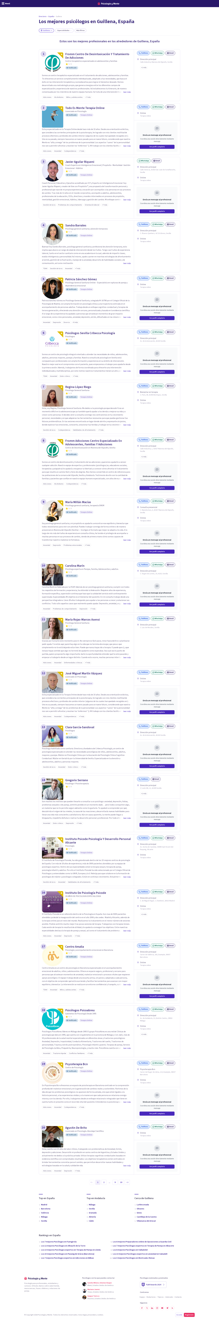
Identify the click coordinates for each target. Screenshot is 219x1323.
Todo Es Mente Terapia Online (85, 108)
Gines (139, 1212)
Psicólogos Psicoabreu (80, 1010)
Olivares (140, 1208)
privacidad (91, 1315)
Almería (92, 1216)
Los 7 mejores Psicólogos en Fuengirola (59, 1241)
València (45, 1212)
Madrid (44, 1204)
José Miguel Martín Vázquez (83, 673)
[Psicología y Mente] (108, 3)
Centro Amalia (74, 947)
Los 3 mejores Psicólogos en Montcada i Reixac (134, 1258)
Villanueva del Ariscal (146, 1221)
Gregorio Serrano (76, 780)
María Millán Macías (78, 502)
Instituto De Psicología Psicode (85, 893)
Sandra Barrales (75, 225)
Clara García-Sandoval (79, 727)
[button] (144, 67)
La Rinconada (143, 1204)
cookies (100, 1315)
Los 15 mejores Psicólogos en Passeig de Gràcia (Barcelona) (67, 1254)
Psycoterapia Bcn (76, 1064)
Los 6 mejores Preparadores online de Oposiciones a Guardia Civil (142, 1241)
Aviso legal (82, 1315)
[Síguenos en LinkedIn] (152, 1308)
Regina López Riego (78, 387)
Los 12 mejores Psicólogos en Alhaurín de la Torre (63, 1245)
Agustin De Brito (76, 1128)
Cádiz (91, 1221)
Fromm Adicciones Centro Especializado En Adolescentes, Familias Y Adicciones (93, 442)
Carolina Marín (75, 566)
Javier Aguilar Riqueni (79, 162)
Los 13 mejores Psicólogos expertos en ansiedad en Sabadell (140, 1254)
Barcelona (45, 1208)
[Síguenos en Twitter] (147, 1308)
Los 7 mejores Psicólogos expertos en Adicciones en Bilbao (67, 1258)
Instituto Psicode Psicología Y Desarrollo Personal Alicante (98, 840)
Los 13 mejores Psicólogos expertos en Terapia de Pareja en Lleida (71, 1249)
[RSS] (172, 1308)
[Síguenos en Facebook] (142, 1308)
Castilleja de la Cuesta (147, 1216)
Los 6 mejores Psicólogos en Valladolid (130, 1249)
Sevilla (44, 1221)
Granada (93, 1212)
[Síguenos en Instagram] (157, 1308)
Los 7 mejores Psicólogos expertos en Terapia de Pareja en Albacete (143, 1245)
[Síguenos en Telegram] (167, 1308)
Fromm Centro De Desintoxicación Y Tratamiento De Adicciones (97, 56)
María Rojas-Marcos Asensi (82, 619)
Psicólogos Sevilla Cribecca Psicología (90, 333)
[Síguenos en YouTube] (162, 1308)
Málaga (44, 1216)
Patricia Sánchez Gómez (81, 279)
